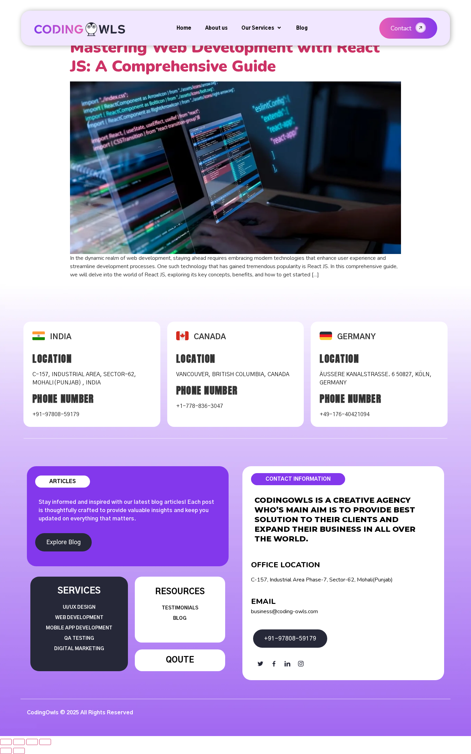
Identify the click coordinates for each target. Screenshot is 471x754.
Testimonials (180, 608)
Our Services (257, 28)
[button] (408, 28)
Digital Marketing (79, 648)
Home (184, 28)
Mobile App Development (79, 628)
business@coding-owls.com (284, 611)
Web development (79, 617)
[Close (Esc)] (6, 742)
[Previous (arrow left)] (6, 751)
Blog (302, 28)
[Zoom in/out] (45, 742)
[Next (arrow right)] (19, 751)
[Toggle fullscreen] (32, 742)
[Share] (19, 742)
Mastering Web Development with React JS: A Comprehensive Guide (225, 56)
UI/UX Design (79, 607)
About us (216, 28)
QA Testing (79, 638)
